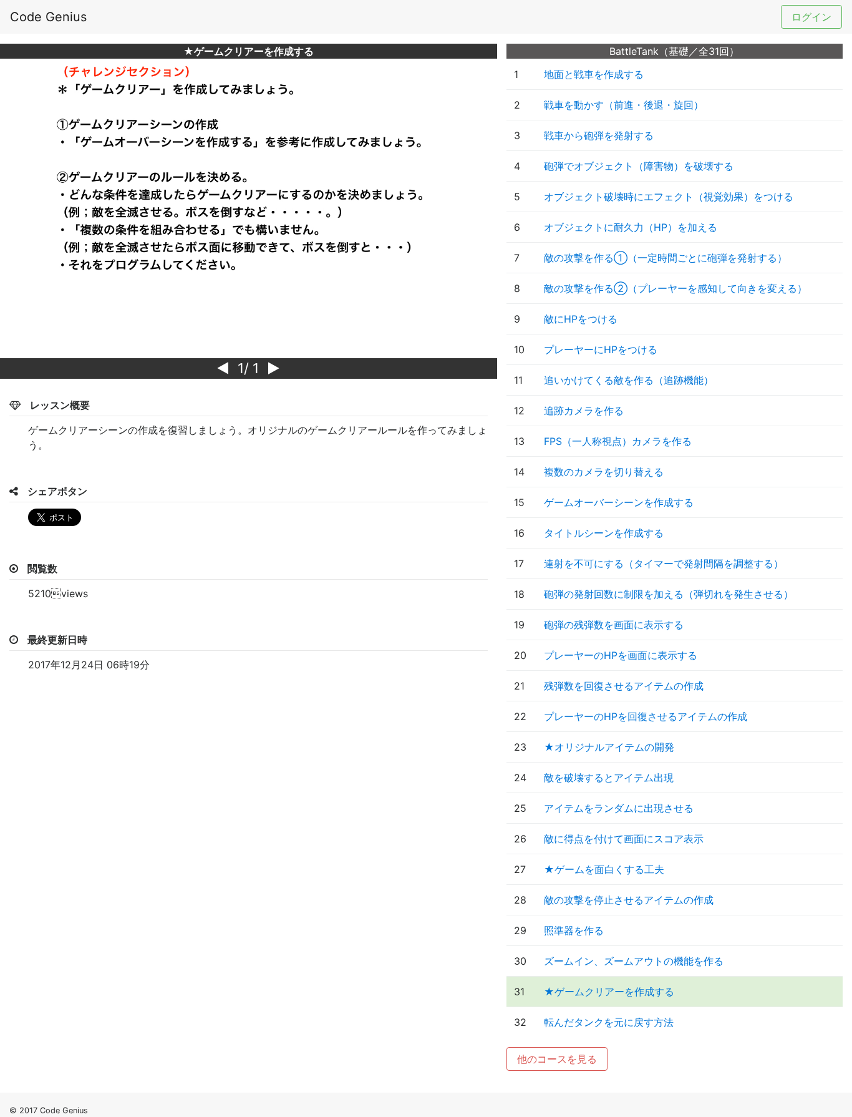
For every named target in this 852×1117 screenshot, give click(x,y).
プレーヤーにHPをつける (600, 349)
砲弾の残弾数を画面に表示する (614, 624)
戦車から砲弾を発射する (599, 135)
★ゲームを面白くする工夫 (604, 869)
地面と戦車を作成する (594, 74)
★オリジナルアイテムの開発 (609, 747)
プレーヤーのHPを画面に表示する (620, 655)
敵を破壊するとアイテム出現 (609, 777)
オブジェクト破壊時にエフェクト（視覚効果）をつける (668, 196)
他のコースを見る (557, 1059)
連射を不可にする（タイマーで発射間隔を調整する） (663, 563)
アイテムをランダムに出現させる (619, 808)
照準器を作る (574, 930)
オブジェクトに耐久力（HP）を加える (630, 227)
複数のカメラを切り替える (604, 472)
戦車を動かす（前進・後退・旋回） (624, 105)
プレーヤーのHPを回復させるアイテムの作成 (645, 716)
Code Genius (48, 16)
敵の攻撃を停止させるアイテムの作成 (629, 900)
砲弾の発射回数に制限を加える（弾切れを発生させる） (668, 594)
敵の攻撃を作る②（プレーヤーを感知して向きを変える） (675, 288)
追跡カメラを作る (584, 410)
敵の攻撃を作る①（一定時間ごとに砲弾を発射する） (665, 257)
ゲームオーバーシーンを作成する (619, 502)
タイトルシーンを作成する (604, 533)
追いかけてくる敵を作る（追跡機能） (629, 380)
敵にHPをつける (580, 319)
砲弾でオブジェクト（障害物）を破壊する (638, 166)
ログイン (811, 17)
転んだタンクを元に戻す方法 (609, 1022)
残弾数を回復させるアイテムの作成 (624, 686)
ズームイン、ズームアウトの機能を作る (634, 961)
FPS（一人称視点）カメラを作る (618, 441)
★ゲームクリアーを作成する (609, 991)
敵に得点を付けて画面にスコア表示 (624, 838)
